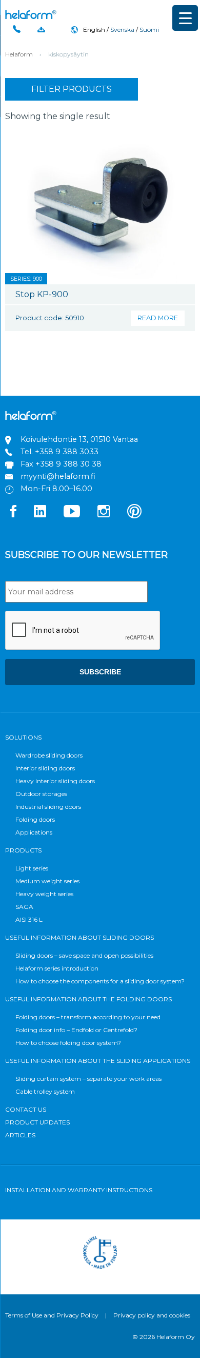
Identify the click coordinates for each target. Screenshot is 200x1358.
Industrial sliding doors (48, 806)
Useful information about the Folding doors (88, 999)
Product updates (37, 1122)
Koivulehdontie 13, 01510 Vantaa (79, 439)
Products (23, 850)
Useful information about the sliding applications (97, 1060)
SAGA (24, 906)
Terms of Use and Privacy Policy (51, 1315)
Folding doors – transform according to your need (88, 1017)
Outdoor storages (41, 794)
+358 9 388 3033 (66, 451)
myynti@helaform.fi (58, 476)
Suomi (149, 29)
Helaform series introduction (56, 968)
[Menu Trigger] (185, 18)
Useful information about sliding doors (79, 937)
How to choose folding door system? (68, 1042)
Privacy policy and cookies (151, 1315)
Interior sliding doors (45, 768)
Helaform (31, 14)
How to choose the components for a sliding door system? (100, 981)
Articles (20, 1135)
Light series (31, 868)
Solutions (23, 737)
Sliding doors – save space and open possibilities (84, 955)
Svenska (122, 29)
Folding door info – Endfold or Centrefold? (76, 1030)
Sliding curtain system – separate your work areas (88, 1078)
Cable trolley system (45, 1091)
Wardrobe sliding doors (49, 755)
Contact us (25, 1109)
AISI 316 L (29, 919)
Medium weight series (47, 881)
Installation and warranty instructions (78, 1190)
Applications (33, 832)
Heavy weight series (44, 894)
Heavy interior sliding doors (55, 781)
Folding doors (35, 819)
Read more (157, 318)
